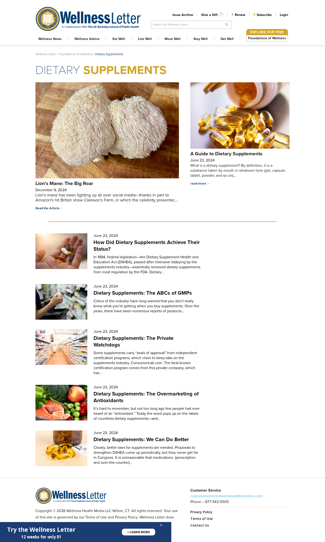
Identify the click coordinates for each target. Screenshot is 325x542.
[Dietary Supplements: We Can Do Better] (61, 448)
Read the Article (47, 208)
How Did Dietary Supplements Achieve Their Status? (147, 245)
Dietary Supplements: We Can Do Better (141, 439)
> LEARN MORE (138, 532)
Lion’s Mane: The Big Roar (64, 183)
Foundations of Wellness (267, 38)
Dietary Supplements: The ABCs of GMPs (143, 293)
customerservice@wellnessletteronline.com (226, 496)
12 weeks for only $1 (41, 537)
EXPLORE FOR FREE (267, 32)
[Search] (227, 25)
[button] (41, 529)
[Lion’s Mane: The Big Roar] (107, 130)
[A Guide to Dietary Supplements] (240, 115)
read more (198, 183)
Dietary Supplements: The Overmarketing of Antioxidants (146, 397)
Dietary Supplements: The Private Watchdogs (133, 341)
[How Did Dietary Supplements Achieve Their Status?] (61, 251)
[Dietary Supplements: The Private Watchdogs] (61, 347)
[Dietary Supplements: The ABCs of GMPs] (61, 302)
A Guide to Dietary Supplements (226, 153)
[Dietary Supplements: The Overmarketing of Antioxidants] (61, 402)
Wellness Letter (45, 54)
